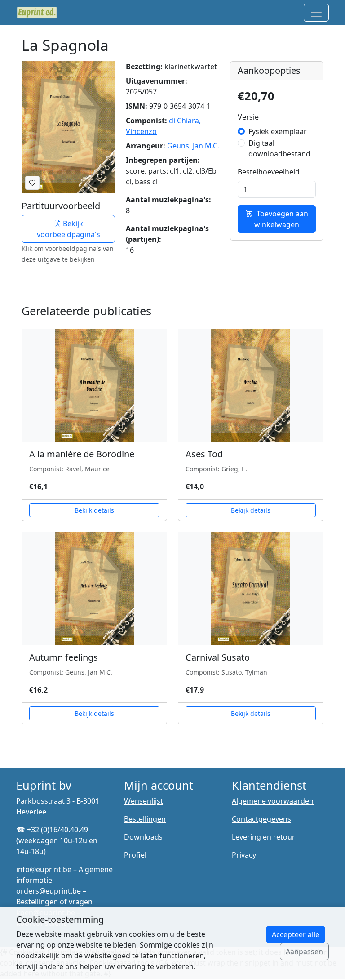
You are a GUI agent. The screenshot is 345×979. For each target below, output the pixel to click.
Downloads (143, 837)
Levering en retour (263, 837)
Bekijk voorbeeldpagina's (68, 229)
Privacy (244, 855)
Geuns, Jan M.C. (193, 146)
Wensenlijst (143, 801)
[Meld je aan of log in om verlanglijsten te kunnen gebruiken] (32, 183)
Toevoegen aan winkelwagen (281, 219)
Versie (248, 117)
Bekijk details (94, 510)
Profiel (135, 855)
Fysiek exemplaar (277, 131)
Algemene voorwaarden (273, 801)
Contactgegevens (261, 819)
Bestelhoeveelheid (269, 172)
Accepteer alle (295, 934)
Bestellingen (145, 819)
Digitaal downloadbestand (279, 148)
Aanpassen (304, 952)
